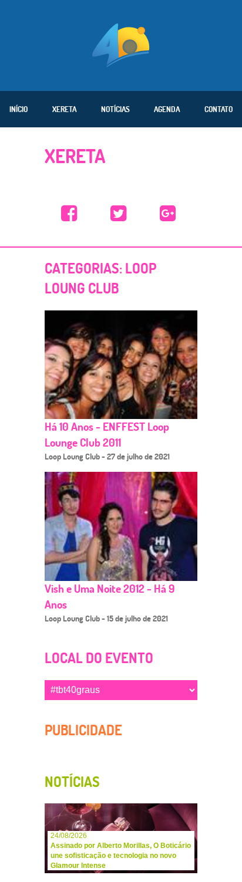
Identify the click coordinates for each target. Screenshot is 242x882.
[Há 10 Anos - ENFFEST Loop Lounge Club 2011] (121, 364)
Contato (218, 109)
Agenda (167, 109)
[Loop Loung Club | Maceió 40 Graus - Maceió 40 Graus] (69, 214)
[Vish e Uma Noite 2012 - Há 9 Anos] (121, 526)
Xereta (64, 109)
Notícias (115, 109)
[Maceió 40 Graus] (120, 44)
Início (18, 109)
